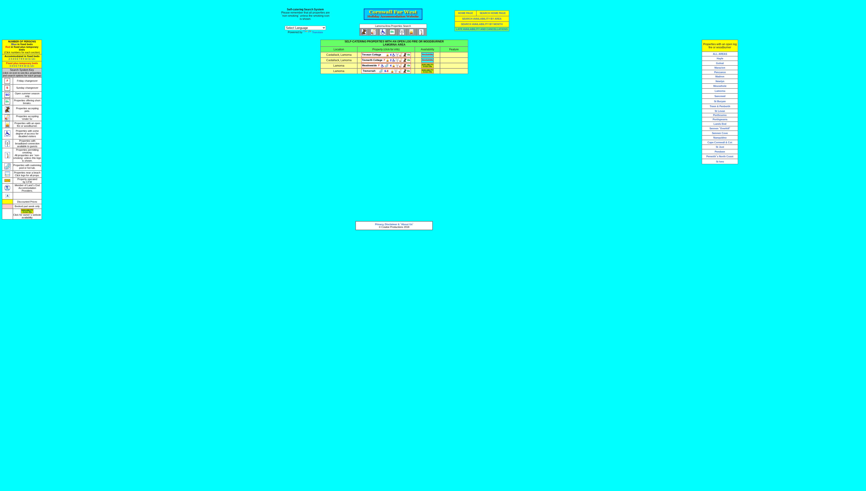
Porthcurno (720, 115)
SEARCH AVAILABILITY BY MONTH (482, 24)
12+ (33, 59)
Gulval (720, 63)
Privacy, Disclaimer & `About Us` (394, 224)
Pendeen (720, 151)
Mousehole (719, 86)
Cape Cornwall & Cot (719, 142)
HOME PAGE (465, 13)
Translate (317, 32)
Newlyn (720, 81)
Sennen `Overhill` (719, 128)
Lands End (720, 124)
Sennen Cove (720, 133)
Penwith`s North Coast (719, 156)
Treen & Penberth (720, 106)
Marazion (719, 67)
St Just (720, 147)
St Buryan (720, 101)
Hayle (720, 58)
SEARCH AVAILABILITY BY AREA (482, 18)
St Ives (720, 161)
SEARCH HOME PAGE (493, 13)
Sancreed (720, 96)
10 (26, 59)
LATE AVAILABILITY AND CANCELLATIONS (482, 29)
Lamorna (720, 91)
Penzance (720, 72)
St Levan (720, 111)
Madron (719, 76)
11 (29, 59)
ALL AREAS (720, 54)
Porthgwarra (720, 119)
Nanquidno (720, 137)
